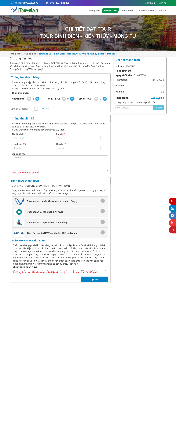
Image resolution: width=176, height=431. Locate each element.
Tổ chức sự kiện (146, 10)
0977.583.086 (62, 2)
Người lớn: (18, 98)
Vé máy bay (127, 10)
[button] (58, 201)
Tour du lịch (110, 10)
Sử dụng (158, 107)
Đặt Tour (95, 279)
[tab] (60, 201)
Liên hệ (162, 2)
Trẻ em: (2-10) (52, 98)
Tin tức (162, 10)
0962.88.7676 (31, 2)
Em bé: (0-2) (85, 98)
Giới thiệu (150, 2)
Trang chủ (94, 10)
